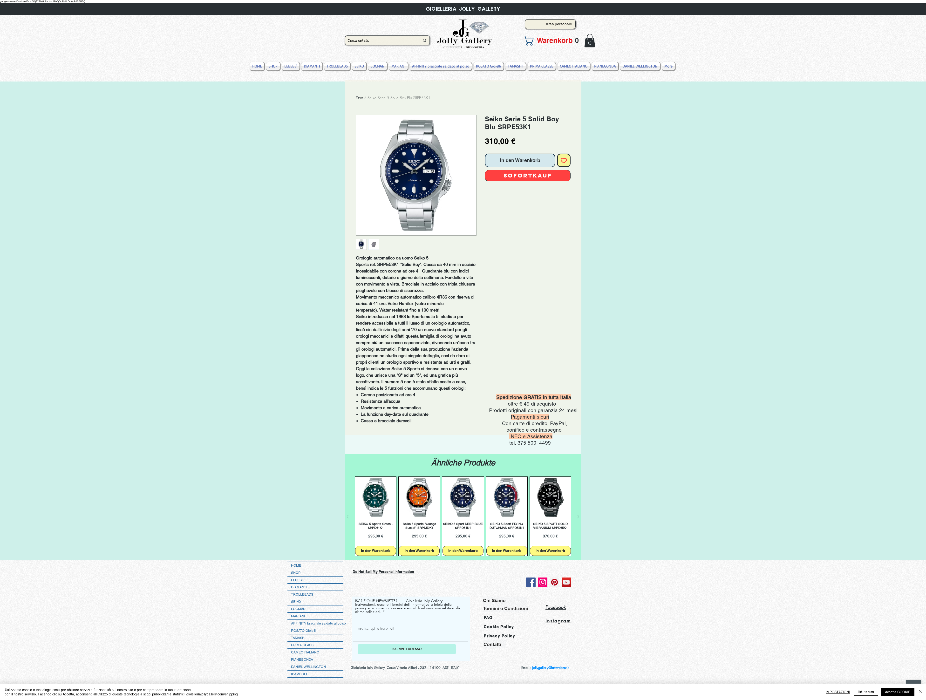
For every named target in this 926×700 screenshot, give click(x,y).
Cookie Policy (499, 627)
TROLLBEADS (302, 594)
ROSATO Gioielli (303, 630)
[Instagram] (542, 582)
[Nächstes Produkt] (578, 516)
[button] (549, 41)
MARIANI (298, 616)
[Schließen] (920, 691)
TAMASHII (298, 638)
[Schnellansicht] (375, 497)
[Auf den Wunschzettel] (564, 160)
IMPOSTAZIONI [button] (838, 691)
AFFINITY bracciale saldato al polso (317, 623)
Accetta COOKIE (897, 691)
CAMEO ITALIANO (305, 652)
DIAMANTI (299, 587)
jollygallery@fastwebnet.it (550, 667)
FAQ (488, 617)
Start (359, 97)
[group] (463, 516)
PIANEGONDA (302, 659)
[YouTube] (566, 582)
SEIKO (296, 602)
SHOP (295, 573)
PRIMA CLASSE (303, 645)
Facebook (555, 607)
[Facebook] (531, 582)
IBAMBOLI (299, 674)
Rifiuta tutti (866, 691)
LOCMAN (298, 609)
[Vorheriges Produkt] (348, 516)
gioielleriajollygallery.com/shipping (212, 694)
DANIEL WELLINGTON (308, 667)
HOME (296, 565)
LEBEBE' (298, 580)
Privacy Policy (499, 636)
